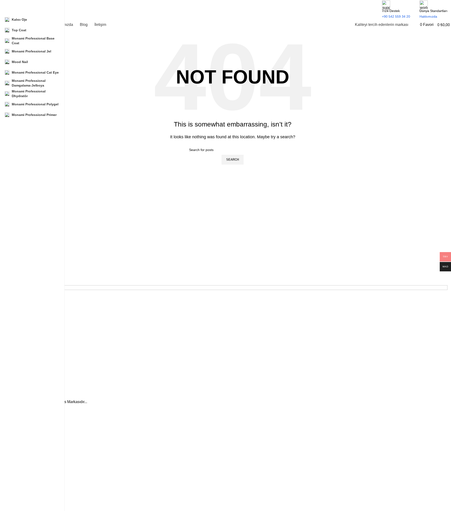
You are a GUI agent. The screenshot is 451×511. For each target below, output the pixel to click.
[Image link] (232, 342)
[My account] (414, 25)
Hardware (25, 449)
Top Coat (24, 489)
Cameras (24, 457)
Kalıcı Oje (25, 465)
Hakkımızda (26, 507)
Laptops (24, 441)
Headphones (29, 425)
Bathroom (25, 473)
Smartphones (28, 433)
